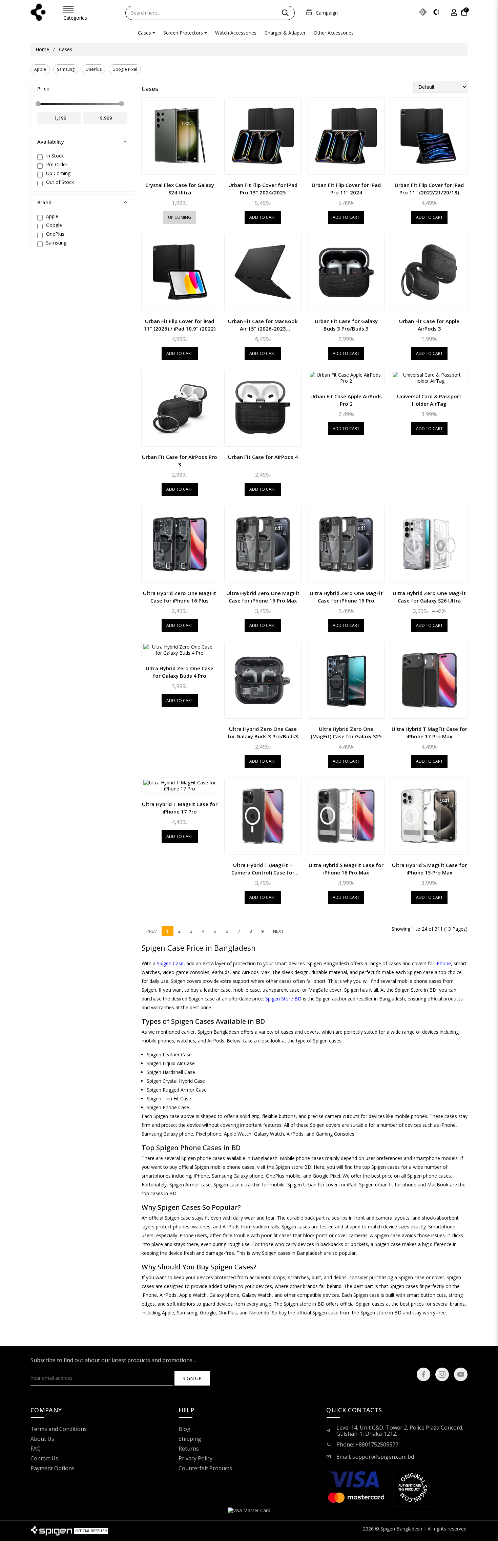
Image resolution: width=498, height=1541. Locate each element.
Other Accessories (334, 32)
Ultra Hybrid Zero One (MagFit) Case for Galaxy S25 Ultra (346, 732)
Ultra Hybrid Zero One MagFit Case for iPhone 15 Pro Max (262, 597)
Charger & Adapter (285, 32)
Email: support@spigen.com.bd (375, 1457)
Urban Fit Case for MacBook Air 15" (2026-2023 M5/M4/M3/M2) (262, 325)
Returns (189, 1448)
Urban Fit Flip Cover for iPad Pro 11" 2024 (346, 189)
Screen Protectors (183, 32)
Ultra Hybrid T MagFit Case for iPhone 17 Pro (179, 808)
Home (42, 49)
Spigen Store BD (283, 998)
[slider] (38, 103)
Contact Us (44, 1458)
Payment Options (52, 1468)
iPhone (443, 963)
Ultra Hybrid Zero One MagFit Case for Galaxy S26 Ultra (429, 597)
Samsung (66, 69)
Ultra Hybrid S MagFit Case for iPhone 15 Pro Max (429, 869)
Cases (144, 32)
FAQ (35, 1448)
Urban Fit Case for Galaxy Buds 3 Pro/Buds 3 (346, 325)
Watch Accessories (235, 32)
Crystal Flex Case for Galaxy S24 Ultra (179, 189)
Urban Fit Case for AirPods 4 (263, 456)
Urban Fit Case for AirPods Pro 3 (179, 460)
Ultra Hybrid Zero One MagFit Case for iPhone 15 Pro (346, 597)
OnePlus (93, 69)
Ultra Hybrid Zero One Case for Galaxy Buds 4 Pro (179, 672)
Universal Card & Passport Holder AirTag (429, 400)
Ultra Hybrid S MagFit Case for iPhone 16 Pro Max (346, 869)
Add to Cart (262, 217)
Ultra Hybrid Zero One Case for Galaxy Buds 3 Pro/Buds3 (262, 732)
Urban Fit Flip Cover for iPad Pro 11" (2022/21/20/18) (429, 189)
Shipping (190, 1439)
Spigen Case (170, 963)
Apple (40, 69)
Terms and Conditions (58, 1429)
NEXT (278, 931)
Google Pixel (124, 69)
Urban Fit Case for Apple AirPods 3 (429, 325)
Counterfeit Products (205, 1468)
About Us (42, 1439)
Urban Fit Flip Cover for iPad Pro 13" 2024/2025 (262, 189)
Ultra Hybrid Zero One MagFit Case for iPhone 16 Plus (179, 597)
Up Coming (179, 217)
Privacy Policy (195, 1458)
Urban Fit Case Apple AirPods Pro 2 (346, 400)
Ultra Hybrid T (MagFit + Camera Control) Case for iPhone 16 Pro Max (262, 869)
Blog (184, 1429)
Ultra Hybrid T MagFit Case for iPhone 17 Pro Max (429, 732)
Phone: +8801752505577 (367, 1444)
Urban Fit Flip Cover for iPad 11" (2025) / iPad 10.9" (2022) (179, 325)
